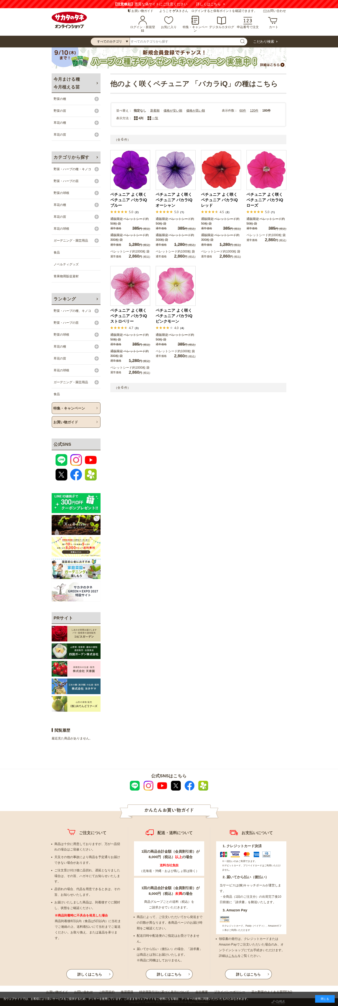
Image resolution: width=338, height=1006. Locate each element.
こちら (233, 955)
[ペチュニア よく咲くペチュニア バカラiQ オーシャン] (176, 170)
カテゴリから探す (71, 157)
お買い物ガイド (142, 10)
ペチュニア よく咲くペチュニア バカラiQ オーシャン (174, 199)
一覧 (155, 118)
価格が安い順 (173, 110)
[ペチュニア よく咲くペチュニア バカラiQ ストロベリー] (130, 286)
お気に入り (169, 27)
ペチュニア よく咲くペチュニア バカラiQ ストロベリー (128, 315)
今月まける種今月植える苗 (67, 83)
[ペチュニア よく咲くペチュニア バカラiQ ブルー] (130, 170)
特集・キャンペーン (195, 28)
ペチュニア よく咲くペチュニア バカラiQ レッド (219, 199)
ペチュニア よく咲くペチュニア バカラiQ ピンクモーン (174, 315)
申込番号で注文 (248, 27)
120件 (254, 110)
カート (273, 27)
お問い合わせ (276, 10)
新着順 (155, 110)
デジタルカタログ (221, 27)
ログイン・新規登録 (142, 28)
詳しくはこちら (215, 4)
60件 (242, 110)
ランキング (65, 298)
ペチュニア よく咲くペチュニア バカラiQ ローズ (264, 199)
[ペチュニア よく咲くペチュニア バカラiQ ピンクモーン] (176, 286)
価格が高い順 (195, 110)
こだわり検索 (263, 42)
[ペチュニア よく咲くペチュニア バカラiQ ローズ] (266, 170)
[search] (242, 41)
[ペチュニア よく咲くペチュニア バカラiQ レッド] (221, 170)
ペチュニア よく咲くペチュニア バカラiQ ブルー (128, 199)
